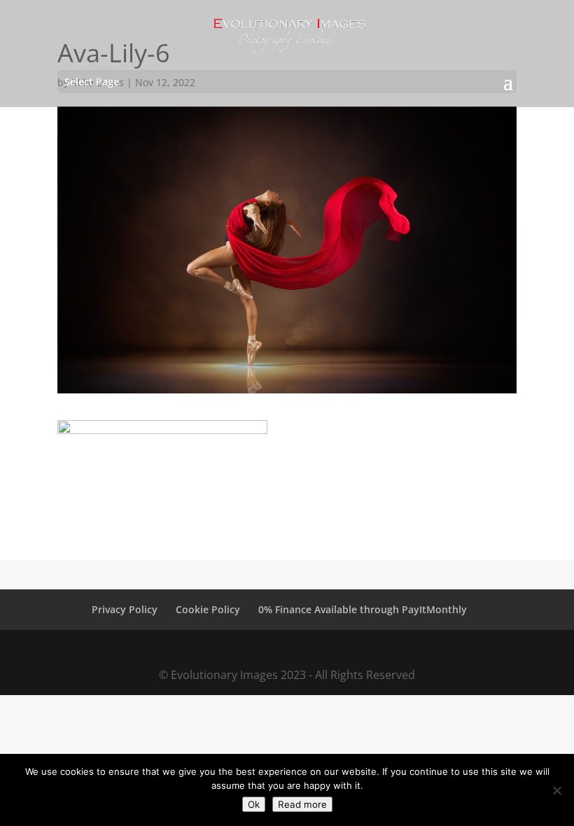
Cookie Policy (208, 609)
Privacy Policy (125, 609)
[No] (557, 790)
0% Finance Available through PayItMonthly (362, 609)
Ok (254, 804)
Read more (302, 804)
